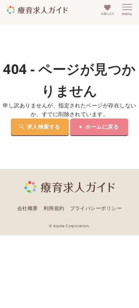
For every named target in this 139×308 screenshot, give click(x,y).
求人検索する (43, 126)
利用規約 (54, 208)
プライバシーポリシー (96, 208)
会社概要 (27, 208)
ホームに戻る (102, 126)
